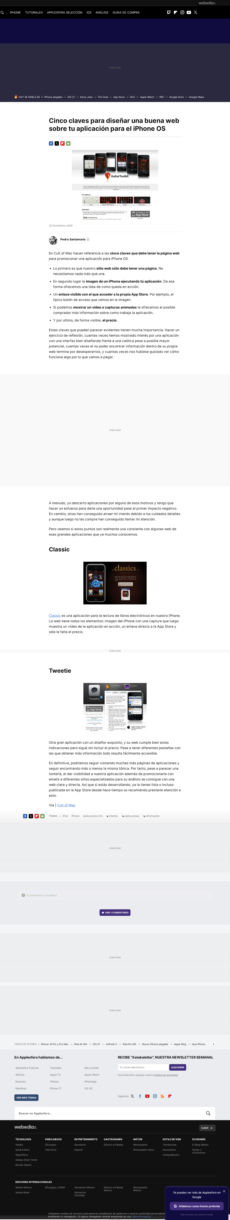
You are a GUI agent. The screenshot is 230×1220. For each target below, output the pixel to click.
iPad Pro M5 (130, 1044)
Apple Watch (147, 97)
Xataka (19, 1144)
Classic (55, 616)
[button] (74, 239)
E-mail (68, 143)
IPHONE (15, 12)
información (153, 815)
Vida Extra (50, 1149)
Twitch (169, 12)
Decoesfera (169, 1149)
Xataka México (23, 1187)
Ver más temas (26, 1097)
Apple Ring (180, 1044)
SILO (132, 97)
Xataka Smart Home (26, 1159)
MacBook (20, 1088)
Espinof (78, 1149)
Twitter (195, 12)
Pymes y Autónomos (198, 1151)
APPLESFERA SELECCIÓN (64, 12)
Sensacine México (84, 1187)
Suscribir (177, 1067)
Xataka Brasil (22, 1192)
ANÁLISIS (102, 12)
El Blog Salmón (200, 1144)
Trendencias (169, 1144)
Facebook (51, 143)
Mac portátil (91, 1067)
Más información (141, 1216)
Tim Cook (103, 97)
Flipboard (175, 12)
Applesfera (21, 1154)
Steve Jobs (86, 97)
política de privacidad (166, 1074)
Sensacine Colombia (80, 1194)
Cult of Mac (66, 805)
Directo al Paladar (113, 1144)
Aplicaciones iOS (93, 815)
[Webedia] (207, 3)
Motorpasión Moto (143, 1149)
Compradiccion (171, 1154)
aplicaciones (132, 815)
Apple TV (55, 1074)
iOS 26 (88, 1088)
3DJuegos (50, 1144)
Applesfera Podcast (27, 1067)
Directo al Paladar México (113, 1189)
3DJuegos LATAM (55, 1187)
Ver (116, 912)
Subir (204, 1127)
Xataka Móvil (22, 1149)
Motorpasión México (140, 1189)
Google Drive (176, 97)
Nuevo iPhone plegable (155, 1044)
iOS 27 (71, 97)
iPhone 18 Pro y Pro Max (55, 1044)
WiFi (161, 97)
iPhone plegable (53, 97)
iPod (65, 815)
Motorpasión (140, 1144)
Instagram (182, 12)
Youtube (189, 12)
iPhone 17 (55, 1088)
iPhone (75, 815)
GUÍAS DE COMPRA (126, 12)
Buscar (208, 1113)
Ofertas (54, 1081)
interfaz (113, 815)
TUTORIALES (34, 12)
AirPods (19, 1074)
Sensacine (80, 1144)
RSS (162, 1096)
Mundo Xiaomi (23, 1164)
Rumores (20, 1081)
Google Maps (196, 97)
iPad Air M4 (81, 1044)
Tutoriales (55, 1067)
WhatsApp (90, 1081)
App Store (119, 97)
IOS (89, 12)
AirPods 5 (112, 1044)
